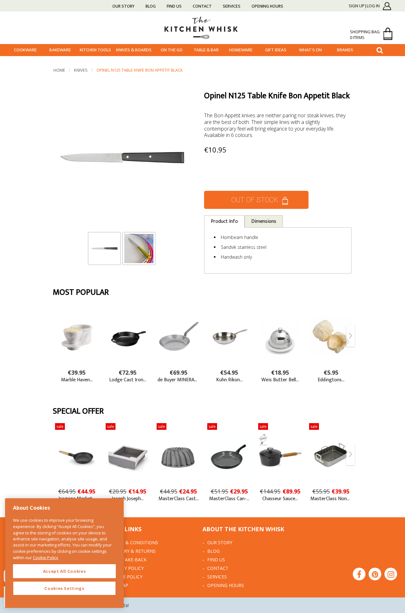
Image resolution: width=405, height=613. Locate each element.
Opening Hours (267, 6)
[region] (64, 553)
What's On (310, 50)
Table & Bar (206, 50)
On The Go (172, 50)
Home (59, 70)
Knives (81, 70)
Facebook (359, 574)
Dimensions (263, 221)
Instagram (390, 574)
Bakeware (60, 50)
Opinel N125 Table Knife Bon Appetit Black (140, 70)
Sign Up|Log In (364, 6)
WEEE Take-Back (127, 560)
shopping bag (365, 34)
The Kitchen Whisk (202, 27)
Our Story (123, 6)
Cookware (25, 50)
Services (231, 6)
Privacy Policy (126, 568)
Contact (202, 6)
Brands (345, 50)
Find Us (174, 6)
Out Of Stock (254, 200)
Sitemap (118, 585)
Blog (151, 6)
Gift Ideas (275, 50)
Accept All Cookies (64, 571)
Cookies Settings (64, 588)
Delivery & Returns (132, 551)
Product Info (224, 221)
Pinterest (375, 574)
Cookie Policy (125, 577)
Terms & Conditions (133, 542)
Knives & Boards (134, 50)
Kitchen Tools (95, 50)
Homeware (240, 50)
